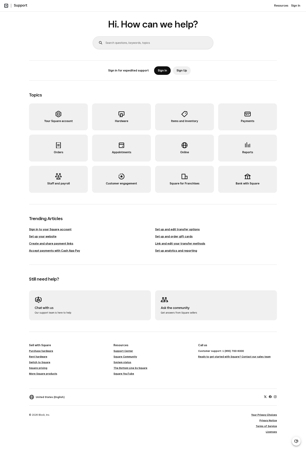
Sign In (295, 5)
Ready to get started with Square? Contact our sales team (234, 356)
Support (20, 5)
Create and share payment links (51, 243)
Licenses (271, 431)
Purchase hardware (41, 351)
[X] (265, 396)
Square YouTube (124, 373)
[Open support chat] (296, 441)
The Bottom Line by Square (130, 368)
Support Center (123, 351)
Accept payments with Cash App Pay (54, 250)
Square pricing (38, 368)
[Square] (6, 6)
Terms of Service (266, 426)
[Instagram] (275, 396)
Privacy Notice (268, 420)
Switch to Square (39, 362)
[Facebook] (270, 396)
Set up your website (42, 236)
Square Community (125, 356)
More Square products (43, 373)
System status (122, 362)
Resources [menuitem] (281, 5)
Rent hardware (38, 356)
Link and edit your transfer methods (180, 243)
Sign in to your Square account (50, 229)
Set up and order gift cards (174, 236)
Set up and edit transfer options (177, 229)
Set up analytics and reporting (176, 250)
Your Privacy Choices (264, 414)
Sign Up (182, 70)
